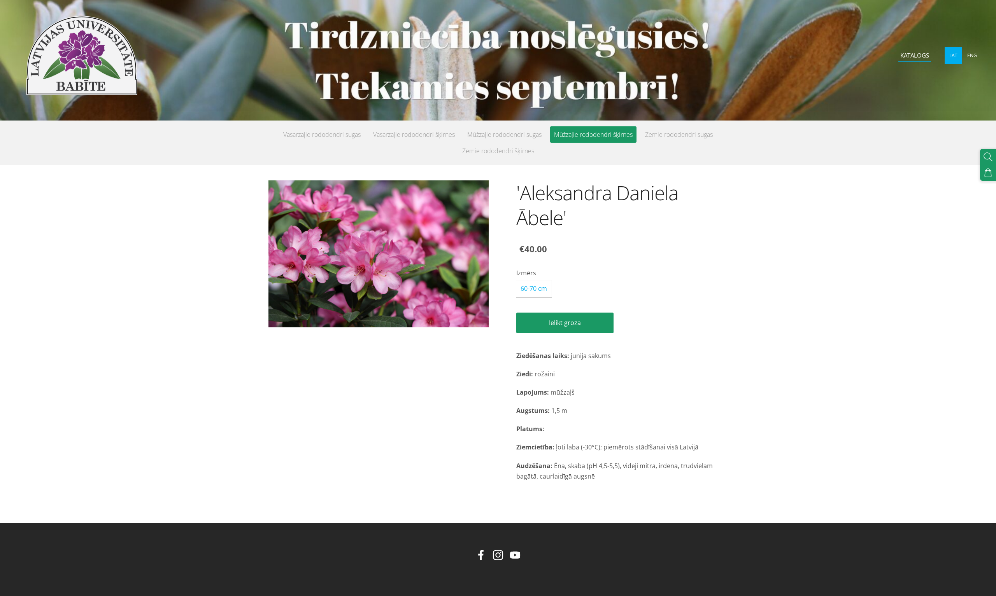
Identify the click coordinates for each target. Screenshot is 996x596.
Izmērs (526, 273)
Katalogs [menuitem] (914, 55)
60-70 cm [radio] (534, 288)
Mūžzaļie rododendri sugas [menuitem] (504, 134)
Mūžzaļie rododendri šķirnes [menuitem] (593, 134)
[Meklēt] (988, 157)
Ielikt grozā (565, 322)
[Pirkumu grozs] (988, 173)
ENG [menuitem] (972, 55)
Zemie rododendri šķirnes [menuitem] (498, 151)
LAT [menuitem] (953, 55)
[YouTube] (515, 555)
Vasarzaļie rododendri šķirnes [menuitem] (414, 134)
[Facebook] (481, 555)
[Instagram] (498, 555)
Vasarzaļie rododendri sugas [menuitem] (322, 134)
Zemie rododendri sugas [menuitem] (679, 134)
